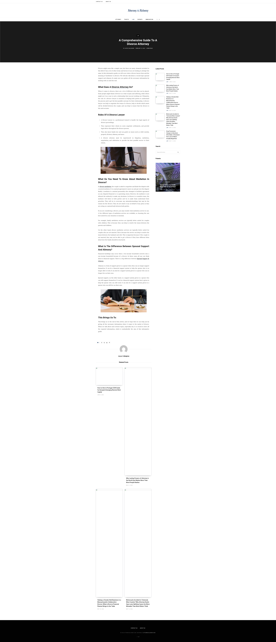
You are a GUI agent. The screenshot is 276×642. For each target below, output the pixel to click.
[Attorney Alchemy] (138, 10)
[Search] (159, 19)
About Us (108, 1)
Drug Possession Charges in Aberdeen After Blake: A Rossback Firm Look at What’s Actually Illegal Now (173, 134)
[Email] (88, 87)
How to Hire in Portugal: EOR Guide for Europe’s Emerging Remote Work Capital (109, 390)
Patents (139, 19)
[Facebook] (88, 72)
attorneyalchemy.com (149, 632)
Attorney (118, 19)
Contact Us (99, 1)
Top (138, 636)
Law (133, 19)
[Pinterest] (88, 80)
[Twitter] (88, 76)
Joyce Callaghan (129, 48)
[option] (168, 177)
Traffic (126, 19)
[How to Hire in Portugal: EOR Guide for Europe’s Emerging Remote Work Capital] (109, 376)
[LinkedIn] (88, 83)
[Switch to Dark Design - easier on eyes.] (157, 19)
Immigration (149, 19)
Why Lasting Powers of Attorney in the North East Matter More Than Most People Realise (137, 480)
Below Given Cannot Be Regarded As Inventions (168, 186)
